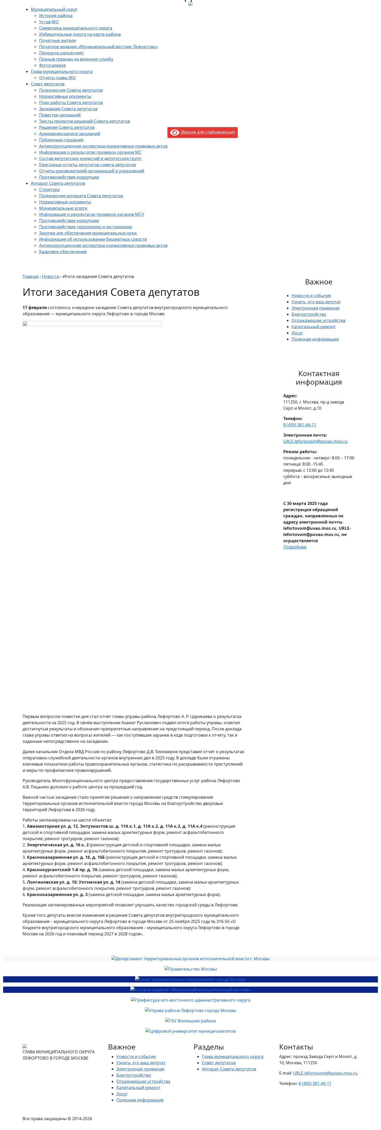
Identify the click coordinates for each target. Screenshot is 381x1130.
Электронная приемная (316, 308)
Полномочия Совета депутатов (71, 90)
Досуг (297, 333)
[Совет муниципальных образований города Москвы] (190, 979)
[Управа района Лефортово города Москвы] (190, 1010)
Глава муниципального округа (62, 71)
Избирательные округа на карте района (80, 34)
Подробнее (294, 547)
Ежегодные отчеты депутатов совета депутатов (87, 164)
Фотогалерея (52, 65)
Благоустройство (309, 314)
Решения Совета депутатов (67, 127)
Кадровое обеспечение (63, 251)
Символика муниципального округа (75, 28)
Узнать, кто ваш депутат (316, 302)
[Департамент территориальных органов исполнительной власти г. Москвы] (190, 959)
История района (56, 15)
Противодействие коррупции (69, 177)
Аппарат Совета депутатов (58, 183)
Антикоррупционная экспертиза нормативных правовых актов (103, 146)
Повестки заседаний (60, 115)
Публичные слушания (61, 140)
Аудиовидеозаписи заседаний (69, 133)
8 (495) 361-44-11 (299, 425)
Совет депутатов (48, 84)
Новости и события (311, 295)
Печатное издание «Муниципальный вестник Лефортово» (98, 46)
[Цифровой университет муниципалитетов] (190, 1031)
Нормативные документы (65, 96)
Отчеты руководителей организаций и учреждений (91, 171)
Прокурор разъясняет (61, 53)
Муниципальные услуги (63, 208)
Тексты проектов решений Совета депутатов (84, 121)
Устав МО (49, 22)
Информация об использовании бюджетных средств (93, 239)
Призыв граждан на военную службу (76, 59)
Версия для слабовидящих (207, 132)
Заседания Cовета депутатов (68, 109)
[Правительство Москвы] (190, 969)
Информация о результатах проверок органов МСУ (91, 214)
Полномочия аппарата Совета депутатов (81, 196)
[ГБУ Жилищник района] (190, 1021)
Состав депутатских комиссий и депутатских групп (90, 158)
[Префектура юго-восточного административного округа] (190, 1000)
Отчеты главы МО (57, 77)
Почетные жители (57, 40)
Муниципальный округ (54, 9)
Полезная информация (315, 339)
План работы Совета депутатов (71, 102)
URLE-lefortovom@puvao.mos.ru (315, 441)
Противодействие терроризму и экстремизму (85, 227)
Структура (49, 189)
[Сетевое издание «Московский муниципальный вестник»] (190, 990)
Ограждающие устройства (318, 320)
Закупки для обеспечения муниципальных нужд (88, 233)
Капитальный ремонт (314, 326)
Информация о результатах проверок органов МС (90, 152)
